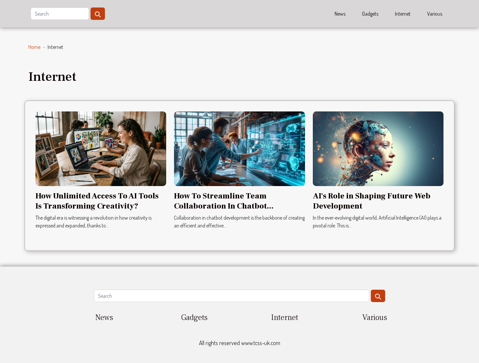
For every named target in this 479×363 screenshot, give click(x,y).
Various (434, 13)
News (340, 13)
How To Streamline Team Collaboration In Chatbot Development (220, 206)
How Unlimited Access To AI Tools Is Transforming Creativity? (97, 201)
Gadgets (370, 13)
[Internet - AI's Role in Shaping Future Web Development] (378, 148)
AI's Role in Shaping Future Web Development (371, 201)
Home (34, 47)
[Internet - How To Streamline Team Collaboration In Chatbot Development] (239, 148)
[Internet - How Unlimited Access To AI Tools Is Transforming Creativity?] (101, 148)
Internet (403, 13)
